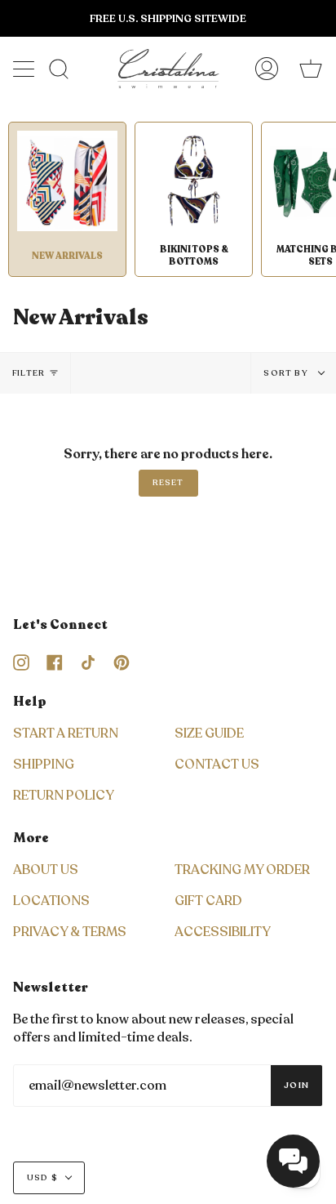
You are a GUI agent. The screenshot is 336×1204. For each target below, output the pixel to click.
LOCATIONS (51, 901)
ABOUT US (45, 870)
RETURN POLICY (63, 796)
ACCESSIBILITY (223, 932)
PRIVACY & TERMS (69, 932)
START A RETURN (65, 733)
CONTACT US (217, 765)
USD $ (42, 1178)
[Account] (266, 68)
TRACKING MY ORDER (242, 870)
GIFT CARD (208, 901)
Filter (28, 373)
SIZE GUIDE (209, 733)
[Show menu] (25, 68)
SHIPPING (43, 765)
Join (296, 1085)
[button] (293, 1161)
